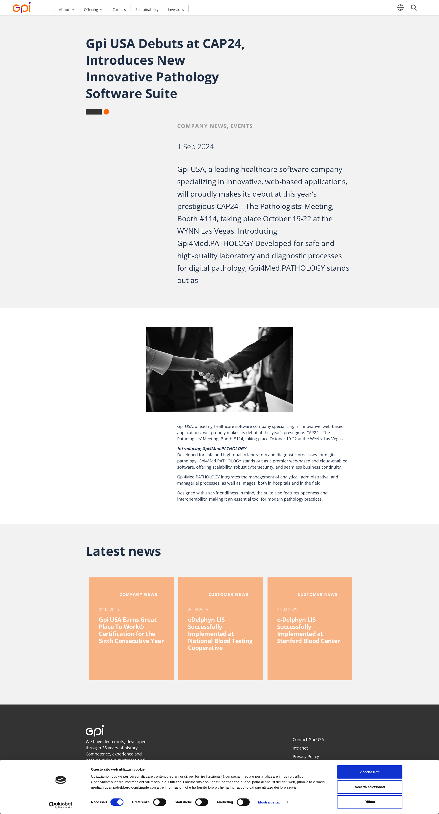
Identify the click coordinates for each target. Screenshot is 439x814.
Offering (91, 9)
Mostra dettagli (270, 802)
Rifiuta (369, 802)
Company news (202, 126)
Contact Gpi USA (308, 739)
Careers (119, 9)
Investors (176, 9)
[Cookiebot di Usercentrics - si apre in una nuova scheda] (61, 805)
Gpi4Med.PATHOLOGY (220, 461)
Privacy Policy (306, 756)
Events (241, 126)
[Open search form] (414, 8)
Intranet (300, 748)
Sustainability (146, 9)
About (64, 9)
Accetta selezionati (370, 787)
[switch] (159, 802)
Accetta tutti (370, 772)
